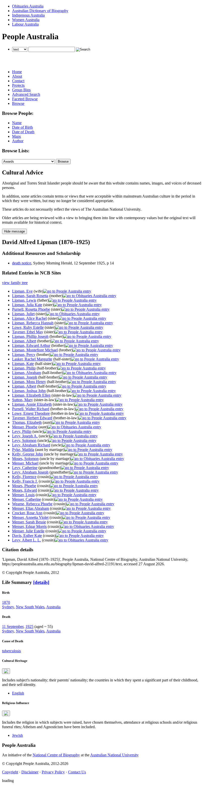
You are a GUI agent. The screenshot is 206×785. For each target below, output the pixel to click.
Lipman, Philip (24, 368)
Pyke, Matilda (23, 449)
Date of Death (23, 132)
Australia (53, 607)
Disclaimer (29, 772)
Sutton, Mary (22, 400)
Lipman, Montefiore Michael (35, 350)
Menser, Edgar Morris (29, 526)
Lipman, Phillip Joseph (30, 336)
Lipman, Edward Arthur (31, 345)
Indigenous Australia (28, 15)
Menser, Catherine (26, 499)
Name (17, 123)
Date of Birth (22, 127)
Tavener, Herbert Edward (32, 418)
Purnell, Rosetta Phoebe (31, 309)
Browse (18, 103)
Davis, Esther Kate (27, 535)
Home (17, 72)
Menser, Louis (23, 495)
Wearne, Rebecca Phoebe (32, 504)
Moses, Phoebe (24, 486)
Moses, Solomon (25, 458)
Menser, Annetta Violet (30, 517)
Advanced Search (26, 94)
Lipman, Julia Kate (27, 305)
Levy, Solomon (24, 440)
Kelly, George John (27, 454)
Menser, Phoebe (24, 427)
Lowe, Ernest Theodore (31, 413)
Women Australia (25, 20)
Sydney (8, 607)
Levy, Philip (21, 431)
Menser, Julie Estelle (28, 531)
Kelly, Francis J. (25, 481)
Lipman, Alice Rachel (29, 318)
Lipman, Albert (24, 341)
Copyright (10, 772)
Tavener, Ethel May (27, 332)
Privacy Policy (53, 772)
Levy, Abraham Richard (31, 445)
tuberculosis (11, 651)
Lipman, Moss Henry (29, 382)
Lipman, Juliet (23, 314)
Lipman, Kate (23, 363)
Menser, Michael (25, 463)
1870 (6, 602)
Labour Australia (25, 24)
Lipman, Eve (22, 291)
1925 (29, 626)
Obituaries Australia (27, 6)
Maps (16, 136)
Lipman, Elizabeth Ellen (31, 395)
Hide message (14, 231)
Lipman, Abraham (26, 373)
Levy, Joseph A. (25, 436)
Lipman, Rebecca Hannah (33, 323)
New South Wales (30, 607)
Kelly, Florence (24, 477)
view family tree (15, 283)
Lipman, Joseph (24, 377)
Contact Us (77, 772)
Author (17, 141)
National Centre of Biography (56, 755)
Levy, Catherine (24, 468)
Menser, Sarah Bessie (29, 522)
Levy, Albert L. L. (26, 540)
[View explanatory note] (6, 671)
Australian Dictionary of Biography (40, 11)
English (18, 693)
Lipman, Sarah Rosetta (30, 296)
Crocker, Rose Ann (27, 513)
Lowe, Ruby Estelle (28, 327)
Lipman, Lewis (24, 300)
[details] (41, 582)
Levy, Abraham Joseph (30, 472)
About (17, 76)
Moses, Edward (24, 490)
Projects (18, 85)
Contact (18, 81)
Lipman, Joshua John (29, 391)
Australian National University (114, 755)
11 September (12, 626)
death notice (21, 263)
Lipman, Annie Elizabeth (32, 404)
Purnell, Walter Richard (30, 409)
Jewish (17, 735)
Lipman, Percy (23, 354)
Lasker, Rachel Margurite (32, 359)
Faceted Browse (25, 99)
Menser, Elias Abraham (30, 508)
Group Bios (21, 90)
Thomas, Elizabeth (27, 422)
